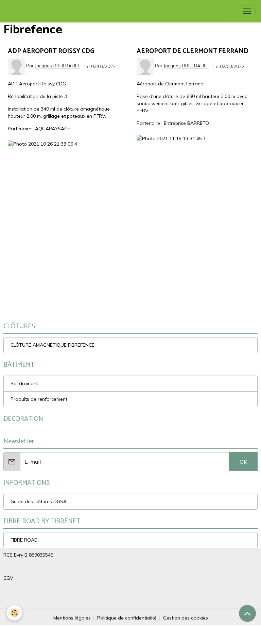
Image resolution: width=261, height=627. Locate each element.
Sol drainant (24, 383)
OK (243, 461)
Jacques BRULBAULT (57, 66)
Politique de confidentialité (127, 618)
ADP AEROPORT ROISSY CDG (51, 51)
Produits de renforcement (39, 399)
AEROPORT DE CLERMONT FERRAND (192, 51)
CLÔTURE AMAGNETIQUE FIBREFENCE (52, 345)
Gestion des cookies (185, 618)
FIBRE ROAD (24, 540)
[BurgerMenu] (247, 11)
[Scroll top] (247, 613)
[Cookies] (14, 613)
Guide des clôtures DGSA (39, 501)
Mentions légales (72, 618)
